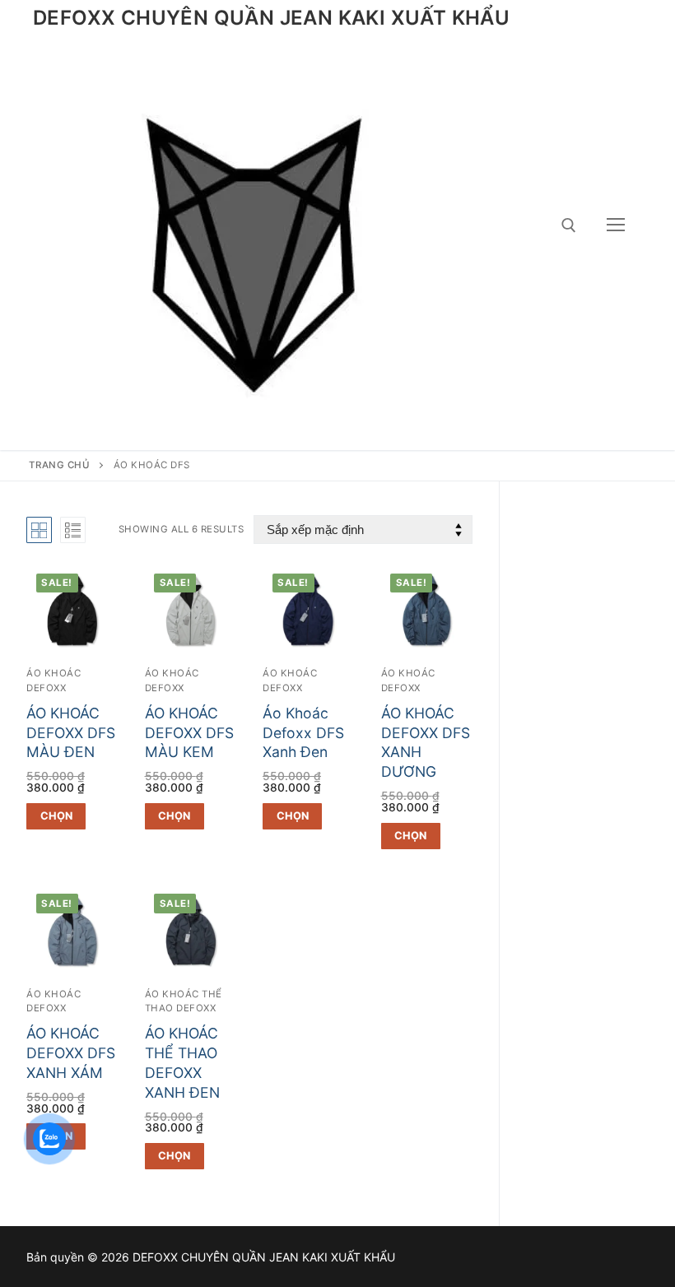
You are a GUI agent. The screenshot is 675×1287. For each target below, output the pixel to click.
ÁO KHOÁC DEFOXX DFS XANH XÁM (70, 1052)
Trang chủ (60, 465)
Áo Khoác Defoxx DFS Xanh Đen (303, 732)
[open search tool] (568, 225)
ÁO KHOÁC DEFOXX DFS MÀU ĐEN (70, 732)
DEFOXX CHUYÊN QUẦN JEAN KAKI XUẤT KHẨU (271, 18)
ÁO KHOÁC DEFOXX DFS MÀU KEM (189, 732)
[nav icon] (615, 225)
